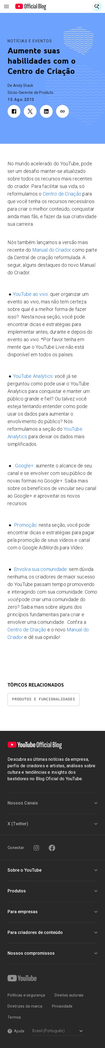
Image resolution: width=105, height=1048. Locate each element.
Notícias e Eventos (30, 41)
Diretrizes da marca (25, 1006)
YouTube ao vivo (30, 294)
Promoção (25, 525)
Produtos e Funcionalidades (43, 699)
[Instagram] (36, 848)
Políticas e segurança (26, 995)
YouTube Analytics (32, 376)
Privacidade (62, 1006)
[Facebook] (52, 848)
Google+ (24, 465)
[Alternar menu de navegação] (6, 6)
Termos (14, 1017)
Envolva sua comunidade (40, 569)
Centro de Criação (62, 194)
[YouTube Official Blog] (31, 6)
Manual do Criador (51, 250)
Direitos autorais (69, 995)
